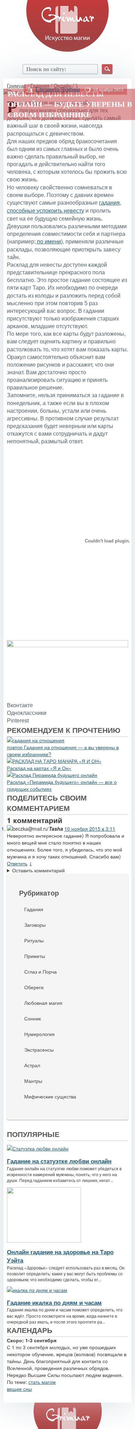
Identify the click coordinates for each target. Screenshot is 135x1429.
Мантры (33, 1080)
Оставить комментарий (38, 870)
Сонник (32, 1018)
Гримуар (16, 85)
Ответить (17, 863)
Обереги (34, 987)
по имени (48, 242)
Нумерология (39, 1033)
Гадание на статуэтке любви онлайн (59, 1161)
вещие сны (19, 1388)
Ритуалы (34, 940)
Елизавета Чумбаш (57, 89)
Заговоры (35, 924)
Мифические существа (50, 1096)
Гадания (33, 909)
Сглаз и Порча (40, 971)
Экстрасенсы (39, 1049)
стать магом (42, 1381)
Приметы (34, 955)
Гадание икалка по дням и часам (54, 1302)
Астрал (32, 1065)
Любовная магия (43, 1002)
